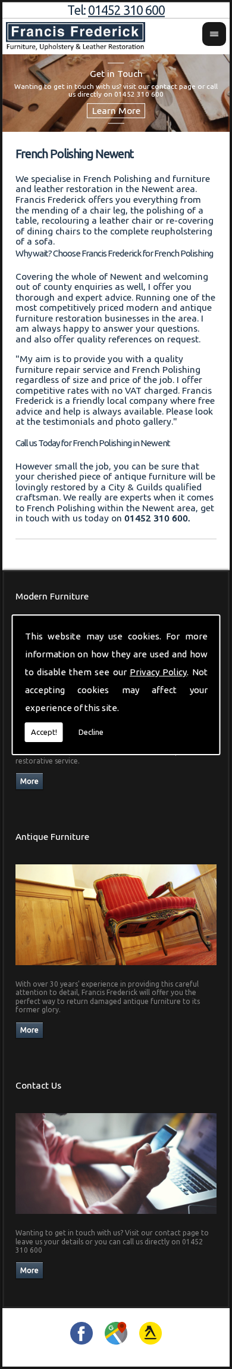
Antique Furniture (52, 837)
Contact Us (38, 1085)
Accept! (44, 732)
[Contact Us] (115, 1217)
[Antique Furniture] (115, 968)
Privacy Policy (158, 672)
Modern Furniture (52, 596)
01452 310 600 (126, 10)
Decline (91, 732)
